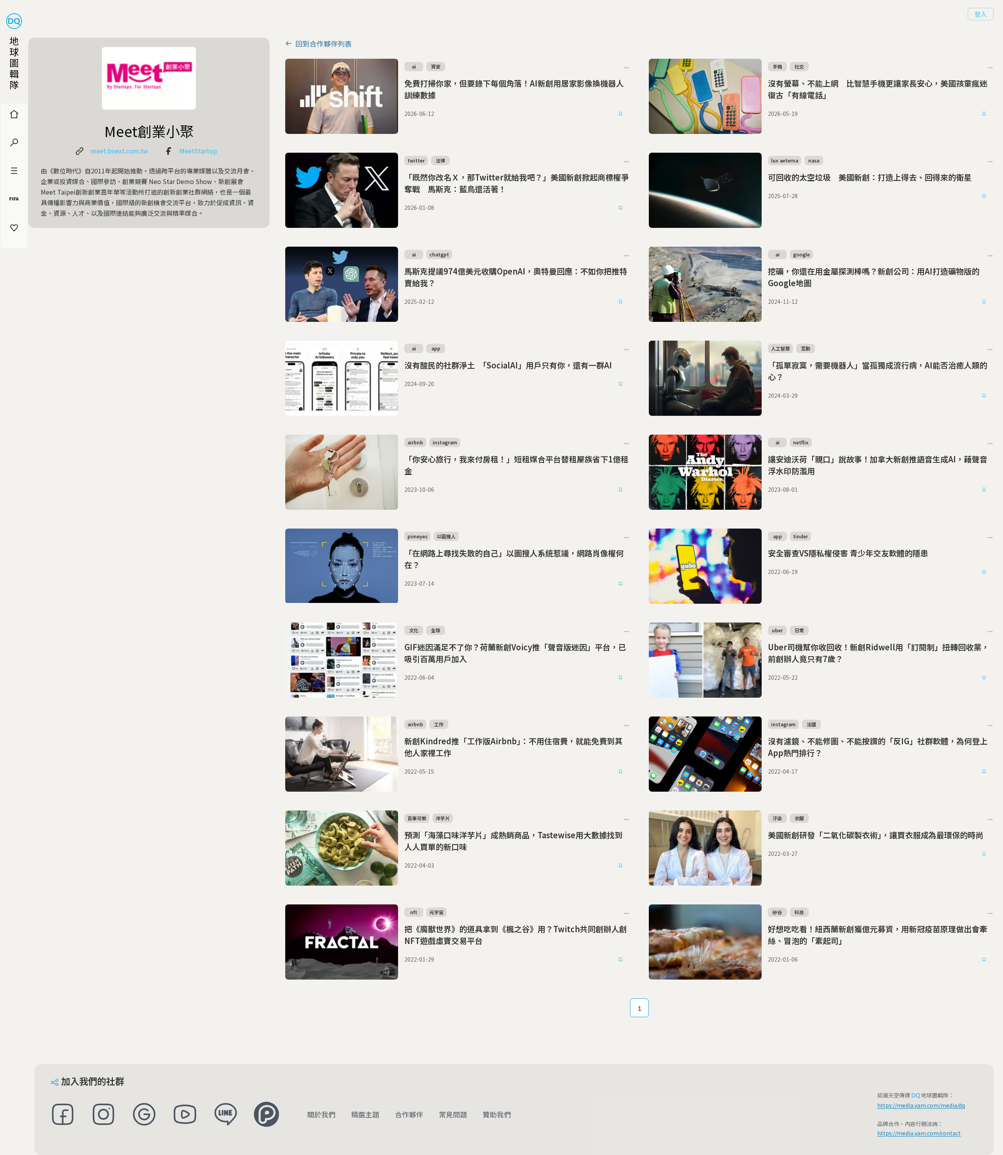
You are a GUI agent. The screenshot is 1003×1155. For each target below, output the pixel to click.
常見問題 (453, 1114)
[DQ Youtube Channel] (184, 1114)
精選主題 (365, 1114)
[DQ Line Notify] (225, 1114)
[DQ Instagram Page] (103, 1114)
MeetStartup (198, 150)
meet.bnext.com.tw (119, 150)
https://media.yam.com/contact (919, 1133)
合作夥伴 (409, 1114)
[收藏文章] (620, 113)
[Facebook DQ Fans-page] (62, 1114)
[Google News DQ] (144, 1114)
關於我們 (321, 1114)
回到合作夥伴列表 (323, 43)
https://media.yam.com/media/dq (921, 1105)
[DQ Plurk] (266, 1114)
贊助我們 (497, 1114)
